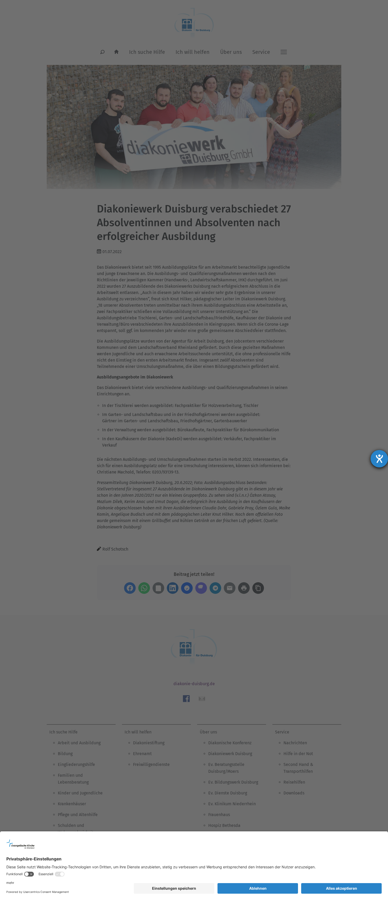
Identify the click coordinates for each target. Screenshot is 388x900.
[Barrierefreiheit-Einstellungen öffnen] (379, 458)
